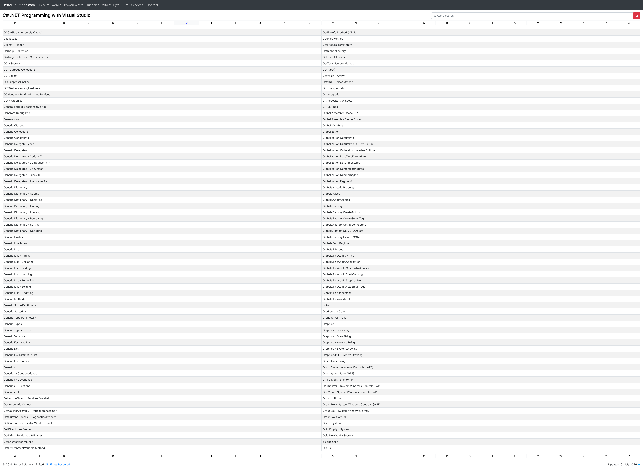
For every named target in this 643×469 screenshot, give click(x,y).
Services (136, 5)
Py (115, 5)
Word (55, 5)
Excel (42, 5)
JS (123, 5)
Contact (152, 5)
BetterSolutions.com (19, 5)
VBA (105, 5)
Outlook (91, 5)
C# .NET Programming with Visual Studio (46, 15)
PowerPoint (72, 5)
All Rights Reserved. (57, 464)
